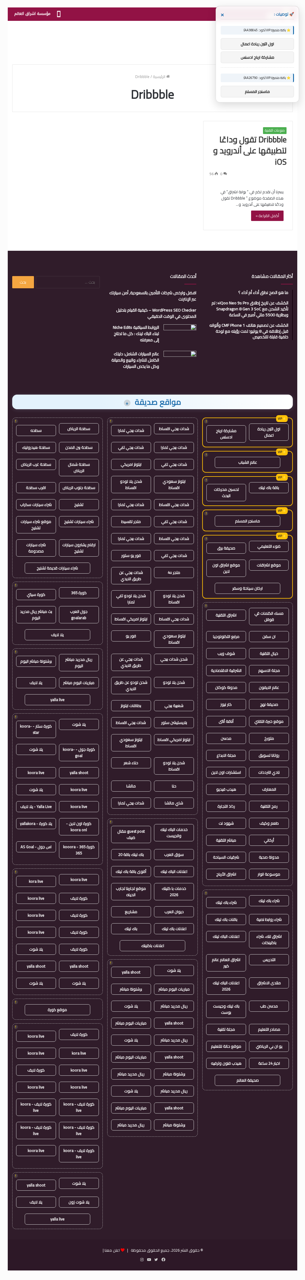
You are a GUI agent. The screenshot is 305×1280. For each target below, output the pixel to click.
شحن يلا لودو (174, 682)
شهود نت (226, 823)
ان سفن (269, 636)
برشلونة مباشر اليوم (36, 661)
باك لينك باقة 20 (131, 854)
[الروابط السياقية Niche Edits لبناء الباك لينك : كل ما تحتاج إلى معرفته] (180, 335)
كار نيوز (226, 704)
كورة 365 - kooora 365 (79, 850)
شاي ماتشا (174, 802)
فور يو (131, 635)
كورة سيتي (36, 594)
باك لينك (131, 928)
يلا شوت (174, 970)
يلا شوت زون (79, 1202)
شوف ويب (226, 653)
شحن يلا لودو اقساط (131, 484)
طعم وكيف (269, 823)
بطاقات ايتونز (131, 705)
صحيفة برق (226, 548)
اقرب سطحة (36, 487)
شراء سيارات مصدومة (36, 548)
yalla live (57, 699)
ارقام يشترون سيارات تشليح (79, 548)
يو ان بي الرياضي (269, 1046)
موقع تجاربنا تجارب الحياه (131, 891)
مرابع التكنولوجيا (226, 636)
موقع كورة (57, 1009)
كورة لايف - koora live (78, 1107)
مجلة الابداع (226, 755)
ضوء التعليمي (269, 546)
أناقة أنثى (226, 721)
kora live (36, 881)
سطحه (36, 430)
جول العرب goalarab (79, 614)
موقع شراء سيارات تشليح (36, 524)
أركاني (269, 840)
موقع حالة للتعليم (226, 1046)
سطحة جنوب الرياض (79, 487)
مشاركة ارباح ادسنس (226, 433)
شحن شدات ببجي (174, 659)
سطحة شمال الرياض (79, 467)
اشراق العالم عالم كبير (226, 962)
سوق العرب (174, 854)
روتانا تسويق (269, 755)
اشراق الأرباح (226, 874)
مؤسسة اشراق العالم (32, 13)
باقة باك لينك (269, 487)
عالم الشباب (247, 462)
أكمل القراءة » (267, 215)
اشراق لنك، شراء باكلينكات (269, 939)
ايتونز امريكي (131, 464)
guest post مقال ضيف (131, 834)
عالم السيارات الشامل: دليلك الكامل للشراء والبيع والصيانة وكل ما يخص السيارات (135, 360)
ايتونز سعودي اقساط (174, 484)
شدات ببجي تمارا (131, 430)
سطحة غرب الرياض (36, 464)
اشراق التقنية (226, 615)
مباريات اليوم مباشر (174, 989)
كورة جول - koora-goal (79, 752)
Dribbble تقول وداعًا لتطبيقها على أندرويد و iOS (250, 150)
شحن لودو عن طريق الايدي (130, 685)
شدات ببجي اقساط (174, 428)
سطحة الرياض (78, 428)
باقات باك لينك (226, 919)
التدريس (269, 959)
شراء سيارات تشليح (79, 521)
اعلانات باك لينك (174, 928)
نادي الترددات (269, 772)
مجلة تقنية (226, 1029)
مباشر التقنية (226, 840)
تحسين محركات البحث (226, 492)
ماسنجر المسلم (247, 520)
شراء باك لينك (269, 900)
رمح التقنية (269, 806)
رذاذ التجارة (226, 806)
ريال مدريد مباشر (174, 1006)
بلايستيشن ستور (174, 722)
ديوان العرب (174, 911)
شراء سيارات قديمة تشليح (57, 568)
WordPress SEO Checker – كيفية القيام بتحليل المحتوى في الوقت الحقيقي (156, 313)
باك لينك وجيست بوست (226, 1009)
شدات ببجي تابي (131, 447)
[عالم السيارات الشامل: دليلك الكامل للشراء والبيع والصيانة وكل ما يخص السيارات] (180, 362)
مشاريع (131, 911)
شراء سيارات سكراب (36, 504)
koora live (36, 772)
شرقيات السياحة (226, 857)
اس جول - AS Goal (36, 846)
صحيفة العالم (247, 1080)
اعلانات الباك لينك (226, 936)
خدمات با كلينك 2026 (174, 891)
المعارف (269, 789)
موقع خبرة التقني (269, 721)
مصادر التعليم (269, 1029)
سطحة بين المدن (79, 447)
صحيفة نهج (269, 704)
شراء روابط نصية (269, 919)
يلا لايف (57, 634)
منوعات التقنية (275, 130)
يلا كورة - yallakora (36, 823)
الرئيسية (159, 76)
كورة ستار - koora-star (36, 729)
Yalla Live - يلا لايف (36, 806)
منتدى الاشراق (269, 982)
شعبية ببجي (173, 705)
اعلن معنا (112, 1250)
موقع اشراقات (269, 565)
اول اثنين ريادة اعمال (268, 432)
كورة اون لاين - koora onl (78, 826)
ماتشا (131, 786)
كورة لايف (79, 898)
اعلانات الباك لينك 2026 (226, 986)
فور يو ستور (131, 555)
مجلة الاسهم (269, 670)
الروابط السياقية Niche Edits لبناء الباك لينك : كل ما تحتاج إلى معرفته (136, 333)
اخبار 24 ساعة (269, 1063)
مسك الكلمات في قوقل (269, 616)
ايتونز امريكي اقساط (131, 618)
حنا (174, 786)
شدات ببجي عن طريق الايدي (131, 575)
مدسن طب (269, 1006)
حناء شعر (131, 762)
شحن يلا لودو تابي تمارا (131, 598)
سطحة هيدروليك (36, 447)
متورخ (269, 738)
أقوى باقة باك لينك (131, 871)
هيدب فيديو (226, 789)
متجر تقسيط (131, 521)
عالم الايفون (269, 687)
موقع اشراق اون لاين (226, 568)
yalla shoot (131, 972)
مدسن (226, 738)
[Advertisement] (152, 40)
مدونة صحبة (269, 857)
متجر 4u (174, 572)
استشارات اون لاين (226, 772)
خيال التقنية (269, 653)
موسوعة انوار (269, 874)
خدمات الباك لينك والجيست (174, 832)
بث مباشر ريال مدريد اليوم (36, 614)
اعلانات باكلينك (152, 945)
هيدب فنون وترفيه (226, 1063)
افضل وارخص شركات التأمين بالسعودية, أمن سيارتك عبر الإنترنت (152, 296)
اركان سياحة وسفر (247, 588)
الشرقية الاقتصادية (226, 670)
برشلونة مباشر (131, 989)
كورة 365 (79, 592)
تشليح (78, 504)
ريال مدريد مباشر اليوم (78, 662)
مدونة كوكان (226, 687)
